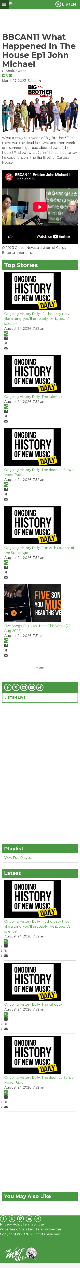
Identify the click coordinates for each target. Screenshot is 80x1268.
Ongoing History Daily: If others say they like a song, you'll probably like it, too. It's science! (37, 319)
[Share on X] (7, 75)
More (40, 668)
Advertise (53, 1229)
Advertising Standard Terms (23, 1229)
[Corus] (0, 1239)
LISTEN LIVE (15, 697)
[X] (15, 687)
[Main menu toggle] (4, 4)
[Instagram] (23, 687)
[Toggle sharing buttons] (6, 333)
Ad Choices (9, 1244)
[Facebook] (7, 687)
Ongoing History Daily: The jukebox (33, 397)
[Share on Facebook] (3, 75)
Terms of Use (33, 1224)
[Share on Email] (10, 75)
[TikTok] (39, 687)
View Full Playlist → (20, 858)
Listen (69, 4)
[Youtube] (31, 687)
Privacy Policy (11, 1224)
